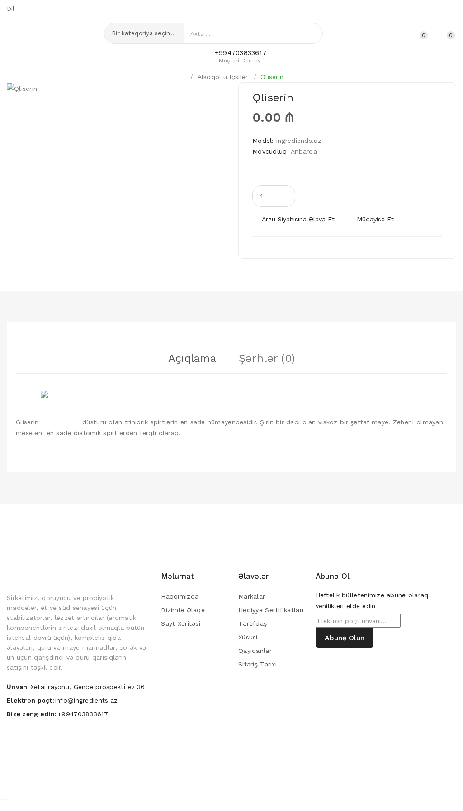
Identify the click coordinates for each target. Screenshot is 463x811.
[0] (440, 34)
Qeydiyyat (381, 35)
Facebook (438, 9)
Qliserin (271, 76)
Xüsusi (248, 637)
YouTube (422, 9)
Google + (407, 9)
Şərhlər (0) (267, 358)
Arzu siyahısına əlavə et (298, 219)
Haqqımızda (179, 596)
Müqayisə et (375, 219)
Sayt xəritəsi (180, 623)
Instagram (452, 9)
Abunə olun (344, 637)
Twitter (392, 9)
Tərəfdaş (252, 623)
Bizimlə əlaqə (183, 610)
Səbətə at (356, 196)
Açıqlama (192, 358)
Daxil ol (398, 35)
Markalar (251, 596)
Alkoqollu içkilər (223, 76)
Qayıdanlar (255, 650)
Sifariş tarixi (257, 664)
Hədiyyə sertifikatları (270, 610)
